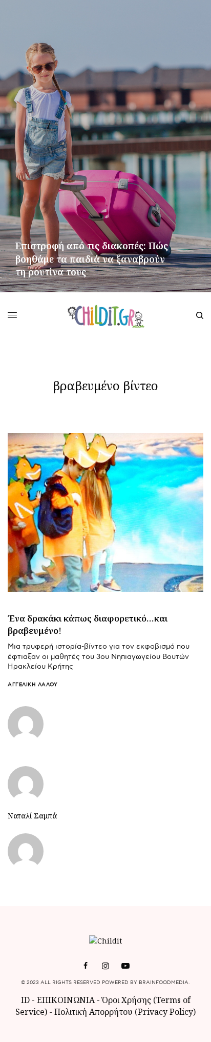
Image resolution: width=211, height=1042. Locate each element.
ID (25, 1000)
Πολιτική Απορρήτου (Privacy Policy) (125, 1011)
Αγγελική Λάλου (32, 685)
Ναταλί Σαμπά (32, 815)
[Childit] (106, 315)
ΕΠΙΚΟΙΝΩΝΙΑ (67, 1000)
